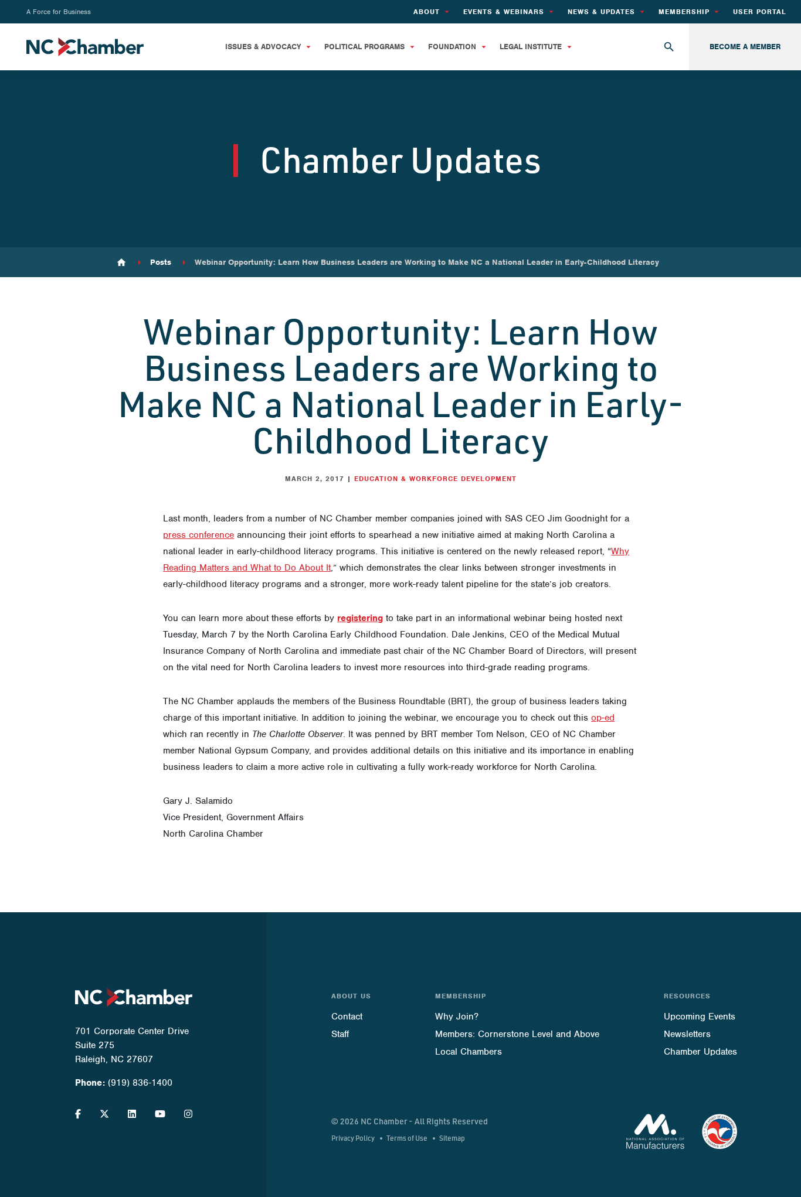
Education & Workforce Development (435, 478)
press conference (198, 535)
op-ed (603, 718)
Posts (160, 262)
